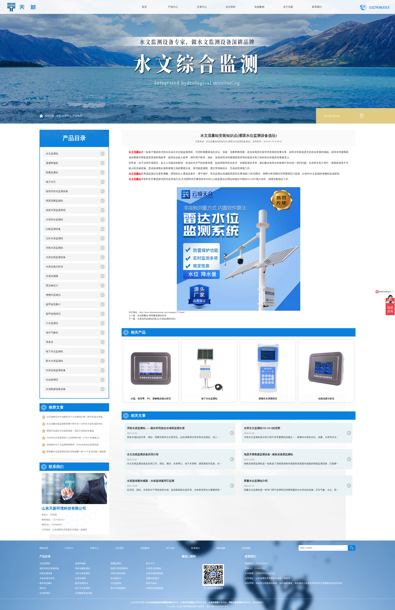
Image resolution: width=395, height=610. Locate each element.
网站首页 (44, 548)
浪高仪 (49, 342)
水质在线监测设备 (56, 257)
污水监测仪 (52, 323)
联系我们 (317, 7)
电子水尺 (51, 182)
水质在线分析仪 (54, 266)
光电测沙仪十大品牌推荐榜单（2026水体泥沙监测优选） (73, 445)
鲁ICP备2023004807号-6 (217, 606)
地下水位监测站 (54, 351)
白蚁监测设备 (53, 229)
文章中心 (202, 7)
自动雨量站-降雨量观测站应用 (151, 315)
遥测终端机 (52, 163)
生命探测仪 (52, 379)
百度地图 (246, 548)
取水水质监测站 (54, 361)
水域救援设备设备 (56, 389)
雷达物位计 (52, 285)
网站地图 (220, 548)
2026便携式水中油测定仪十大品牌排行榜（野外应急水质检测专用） (76, 417)
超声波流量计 (53, 304)
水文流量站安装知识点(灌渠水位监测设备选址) (228, 141)
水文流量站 (135, 152)
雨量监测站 (52, 172)
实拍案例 (259, 7)
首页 (144, 7)
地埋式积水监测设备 (57, 191)
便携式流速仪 (53, 295)
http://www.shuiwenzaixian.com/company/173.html (161, 312)
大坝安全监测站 (54, 219)
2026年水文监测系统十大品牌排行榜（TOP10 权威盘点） (73, 438)
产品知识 (77, 116)
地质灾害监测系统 (56, 210)
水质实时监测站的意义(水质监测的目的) (156, 319)
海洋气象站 (52, 332)
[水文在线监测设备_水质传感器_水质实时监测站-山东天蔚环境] (22, 6)
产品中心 (173, 7)
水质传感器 (52, 276)
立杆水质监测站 (54, 238)
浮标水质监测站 (54, 247)
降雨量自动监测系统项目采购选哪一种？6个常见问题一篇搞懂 (76, 451)
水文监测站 (52, 153)
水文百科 (230, 7)
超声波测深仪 (53, 313)
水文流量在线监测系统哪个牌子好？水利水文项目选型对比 (74, 424)
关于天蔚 (288, 7)
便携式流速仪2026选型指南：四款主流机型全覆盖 (70, 431)
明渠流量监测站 (54, 200)
